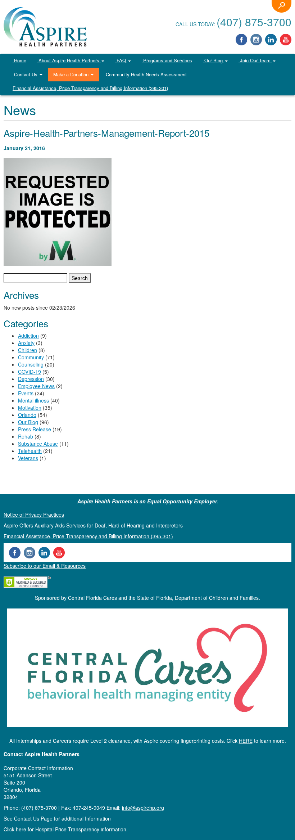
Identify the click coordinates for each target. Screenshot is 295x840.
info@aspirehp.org (143, 807)
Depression (31, 378)
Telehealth (30, 450)
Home (19, 60)
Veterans (28, 458)
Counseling (31, 364)
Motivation (29, 407)
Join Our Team (255, 60)
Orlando (27, 414)
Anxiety (26, 342)
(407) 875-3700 (254, 22)
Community (31, 357)
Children (27, 350)
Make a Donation (71, 74)
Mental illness (33, 400)
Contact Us (26, 74)
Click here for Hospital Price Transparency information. (66, 829)
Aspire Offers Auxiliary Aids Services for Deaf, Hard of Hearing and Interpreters (93, 525)
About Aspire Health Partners (69, 60)
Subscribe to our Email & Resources (45, 565)
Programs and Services (167, 60)
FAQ (121, 60)
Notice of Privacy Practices (34, 514)
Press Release (34, 429)
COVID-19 (29, 371)
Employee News (36, 386)
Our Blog (213, 60)
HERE (246, 740)
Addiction (28, 335)
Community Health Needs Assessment (145, 74)
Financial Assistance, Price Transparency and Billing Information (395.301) (90, 88)
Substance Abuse (38, 443)
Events (25, 393)
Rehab (25, 436)
